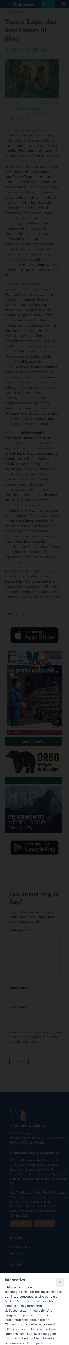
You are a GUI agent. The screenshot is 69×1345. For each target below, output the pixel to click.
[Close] (60, 1282)
